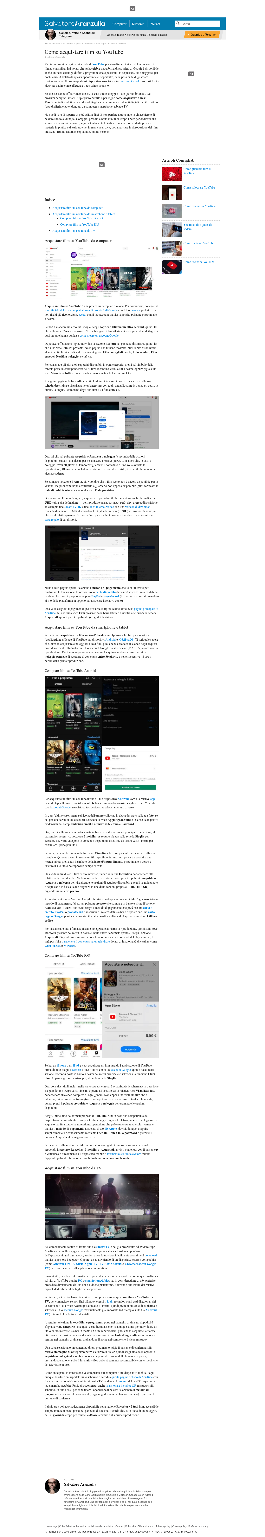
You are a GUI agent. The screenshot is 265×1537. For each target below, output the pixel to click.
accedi (82, 314)
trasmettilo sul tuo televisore (124, 1154)
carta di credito (106, 592)
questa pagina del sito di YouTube (132, 1377)
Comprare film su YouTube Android (82, 218)
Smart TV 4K (72, 507)
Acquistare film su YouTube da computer (77, 208)
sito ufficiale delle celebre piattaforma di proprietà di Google (81, 310)
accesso (76, 1069)
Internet (154, 23)
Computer (119, 23)
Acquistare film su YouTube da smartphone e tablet (83, 214)
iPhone (61, 1065)
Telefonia (138, 23)
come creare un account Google (99, 335)
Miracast (69, 945)
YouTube (98, 64)
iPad (76, 1065)
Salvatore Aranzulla (56, 57)
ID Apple (111, 1128)
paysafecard (111, 596)
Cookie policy (179, 1526)
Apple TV (91, 1263)
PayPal (95, 596)
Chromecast (53, 945)
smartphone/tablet (97, 1280)
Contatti (119, 1526)
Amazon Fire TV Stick (68, 1263)
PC (80, 1280)
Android (110, 639)
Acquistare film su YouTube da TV (73, 230)
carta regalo (52, 519)
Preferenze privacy (198, 1526)
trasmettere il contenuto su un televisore (86, 941)
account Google (130, 81)
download (151, 1255)
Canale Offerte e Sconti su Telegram (77, 34)
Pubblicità (130, 1526)
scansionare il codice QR (121, 1385)
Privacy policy (163, 1526)
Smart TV (103, 1246)
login (110, 1301)
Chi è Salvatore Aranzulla (72, 1526)
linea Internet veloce (101, 507)
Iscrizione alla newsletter (101, 1526)
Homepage (51, 1526)
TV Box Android (110, 1263)
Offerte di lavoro (146, 1526)
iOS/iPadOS (126, 639)
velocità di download (137, 507)
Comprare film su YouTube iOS (79, 224)
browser (135, 310)
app (152, 799)
